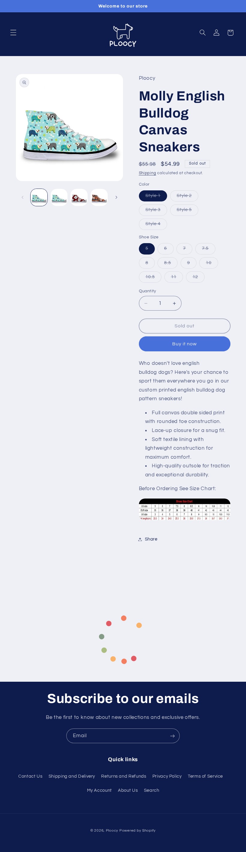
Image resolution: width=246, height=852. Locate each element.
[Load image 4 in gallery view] (99, 197)
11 (177, 278)
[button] (13, 33)
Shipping (147, 173)
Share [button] (151, 539)
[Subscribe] (172, 735)
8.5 (170, 264)
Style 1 (156, 197)
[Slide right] (116, 197)
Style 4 (156, 225)
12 (199, 278)
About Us (128, 790)
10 (212, 264)
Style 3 (156, 211)
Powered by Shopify (137, 830)
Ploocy (112, 830)
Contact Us (30, 776)
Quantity (147, 291)
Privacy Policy (167, 776)
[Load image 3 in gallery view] (78, 197)
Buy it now (184, 343)
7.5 (208, 250)
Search (151, 790)
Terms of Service (205, 776)
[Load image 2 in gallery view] (59, 197)
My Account (99, 790)
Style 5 (187, 211)
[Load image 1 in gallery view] (39, 197)
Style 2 (187, 197)
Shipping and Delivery (72, 776)
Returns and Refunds (123, 776)
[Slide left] (22, 197)
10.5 (153, 278)
